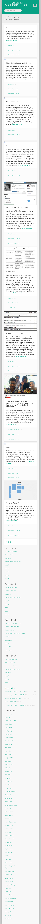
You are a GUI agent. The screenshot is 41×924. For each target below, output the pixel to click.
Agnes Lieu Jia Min (10, 720)
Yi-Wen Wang (9, 901)
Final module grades (14, 28)
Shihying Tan (8, 845)
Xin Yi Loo (8, 888)
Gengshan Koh (9, 758)
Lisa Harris (11, 45)
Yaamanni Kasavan (10, 898)
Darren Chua (8, 744)
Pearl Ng (7, 818)
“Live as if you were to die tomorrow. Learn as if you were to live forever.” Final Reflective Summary (19, 404)
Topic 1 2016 (8, 637)
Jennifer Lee (8, 771)
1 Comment (11, 307)
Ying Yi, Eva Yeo (9, 905)
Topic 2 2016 (8, 640)
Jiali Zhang (8, 778)
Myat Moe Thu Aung (11, 805)
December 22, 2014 (14, 50)
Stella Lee (8, 859)
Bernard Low (8, 734)
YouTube (11, 688)
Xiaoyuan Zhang (10, 885)
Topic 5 (7, 578)
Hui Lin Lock (8, 768)
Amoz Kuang (8, 727)
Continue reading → (12, 40)
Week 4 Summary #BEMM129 (14, 698)
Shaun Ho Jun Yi (9, 839)
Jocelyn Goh (8, 781)
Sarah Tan (8, 832)
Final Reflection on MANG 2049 (18, 63)
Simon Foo (8, 855)
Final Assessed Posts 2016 (13, 623)
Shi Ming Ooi (8, 842)
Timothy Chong (9, 871)
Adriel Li (7, 717)
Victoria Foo (8, 874)
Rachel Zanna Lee (10, 822)
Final (8, 447)
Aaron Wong (8, 714)
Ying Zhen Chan (9, 908)
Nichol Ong (8, 808)
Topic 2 (7, 568)
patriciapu (11, 361)
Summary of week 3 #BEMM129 (15, 705)
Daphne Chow (12, 130)
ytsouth (10, 170)
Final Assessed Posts (11, 551)
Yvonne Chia (8, 918)
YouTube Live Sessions (11, 666)
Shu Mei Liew (9, 849)
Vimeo (28, 10)
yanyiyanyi (11, 468)
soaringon (11, 298)
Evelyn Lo (8, 751)
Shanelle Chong (9, 835)
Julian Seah (8, 788)
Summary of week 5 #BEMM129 (15, 695)
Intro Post (8, 672)
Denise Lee (8, 747)
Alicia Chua (8, 724)
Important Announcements (13, 561)
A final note (10, 272)
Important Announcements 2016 (15, 633)
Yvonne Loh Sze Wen (14, 429)
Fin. (7, 146)
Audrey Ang (8, 731)
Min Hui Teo (8, 801)
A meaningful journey (14, 333)
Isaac (9, 526)
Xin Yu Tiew (8, 895)
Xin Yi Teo (8, 891)
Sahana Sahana (9, 829)
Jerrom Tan (8, 774)
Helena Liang (9, 764)
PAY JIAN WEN (9, 815)
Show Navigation (35, 5)
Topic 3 (7, 572)
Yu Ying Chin (8, 915)
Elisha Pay (11, 84)
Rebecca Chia (9, 825)
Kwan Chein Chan (10, 791)
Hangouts (8, 558)
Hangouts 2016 (9, 630)
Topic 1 (7, 565)
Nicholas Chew (9, 812)
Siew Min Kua (9, 852)
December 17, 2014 (14, 89)
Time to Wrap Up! (13, 503)
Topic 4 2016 (8, 647)
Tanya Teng (8, 862)
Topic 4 (7, 575)
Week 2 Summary (10, 701)
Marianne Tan (9, 798)
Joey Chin (7, 785)
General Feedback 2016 (12, 626)
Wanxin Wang (9, 878)
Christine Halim (9, 741)
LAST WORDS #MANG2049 (17, 207)
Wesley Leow (9, 881)
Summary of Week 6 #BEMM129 (15, 691)
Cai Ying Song (9, 737)
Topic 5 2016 (8, 650)
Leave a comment (13, 55)
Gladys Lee (8, 761)
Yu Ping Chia (8, 912)
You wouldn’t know (13, 102)
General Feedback (10, 555)
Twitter (24, 10)
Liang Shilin (8, 795)
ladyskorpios (11, 234)
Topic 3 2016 (8, 643)
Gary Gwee (8, 754)
